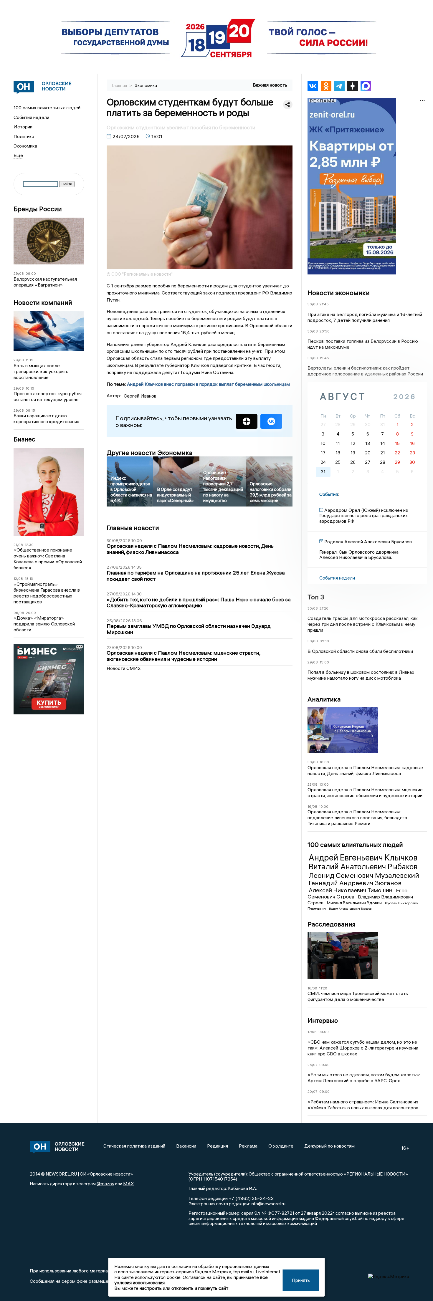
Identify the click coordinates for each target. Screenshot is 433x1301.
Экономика (25, 146)
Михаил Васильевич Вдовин (355, 903)
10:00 (324, 762)
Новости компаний (43, 302)
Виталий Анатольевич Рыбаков (363, 866)
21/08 (18, 544)
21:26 (324, 608)
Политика (24, 136)
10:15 (30, 388)
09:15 (30, 410)
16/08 (312, 806)
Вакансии (186, 1146)
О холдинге (280, 1146)
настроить (151, 1288)
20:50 (325, 331)
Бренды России (38, 209)
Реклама (248, 1146)
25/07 (313, 1064)
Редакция (217, 1146)
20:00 (31, 612)
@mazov (105, 1183)
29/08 (19, 273)
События (328, 494)
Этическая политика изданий (134, 1146)
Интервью (323, 1020)
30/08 (313, 304)
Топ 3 (316, 597)
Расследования (332, 924)
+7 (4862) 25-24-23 (251, 1198)
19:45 (324, 358)
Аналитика (324, 699)
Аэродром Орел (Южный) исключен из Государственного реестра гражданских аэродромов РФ (363, 515)
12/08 (18, 578)
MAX (128, 1183)
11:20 (323, 988)
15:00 (324, 662)
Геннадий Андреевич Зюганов (355, 883)
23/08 (313, 784)
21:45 (324, 304)
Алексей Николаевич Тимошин (351, 890)
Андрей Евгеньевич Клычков (363, 858)
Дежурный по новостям (329, 1146)
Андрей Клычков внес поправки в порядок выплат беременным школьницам (208, 384)
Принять (301, 1280)
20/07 (313, 1091)
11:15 (29, 360)
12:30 (29, 544)
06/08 (19, 612)
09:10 (324, 641)
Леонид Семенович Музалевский (364, 875)
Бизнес (24, 439)
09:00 (31, 273)
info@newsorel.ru (268, 1203)
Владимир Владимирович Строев (360, 900)
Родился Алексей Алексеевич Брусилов (368, 541)
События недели (31, 117)
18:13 (29, 578)
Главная (120, 85)
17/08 (312, 1031)
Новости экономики (339, 293)
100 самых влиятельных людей (47, 107)
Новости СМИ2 (124, 668)
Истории (23, 127)
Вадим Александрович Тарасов (350, 909)
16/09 (312, 988)
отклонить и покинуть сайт (199, 1288)
